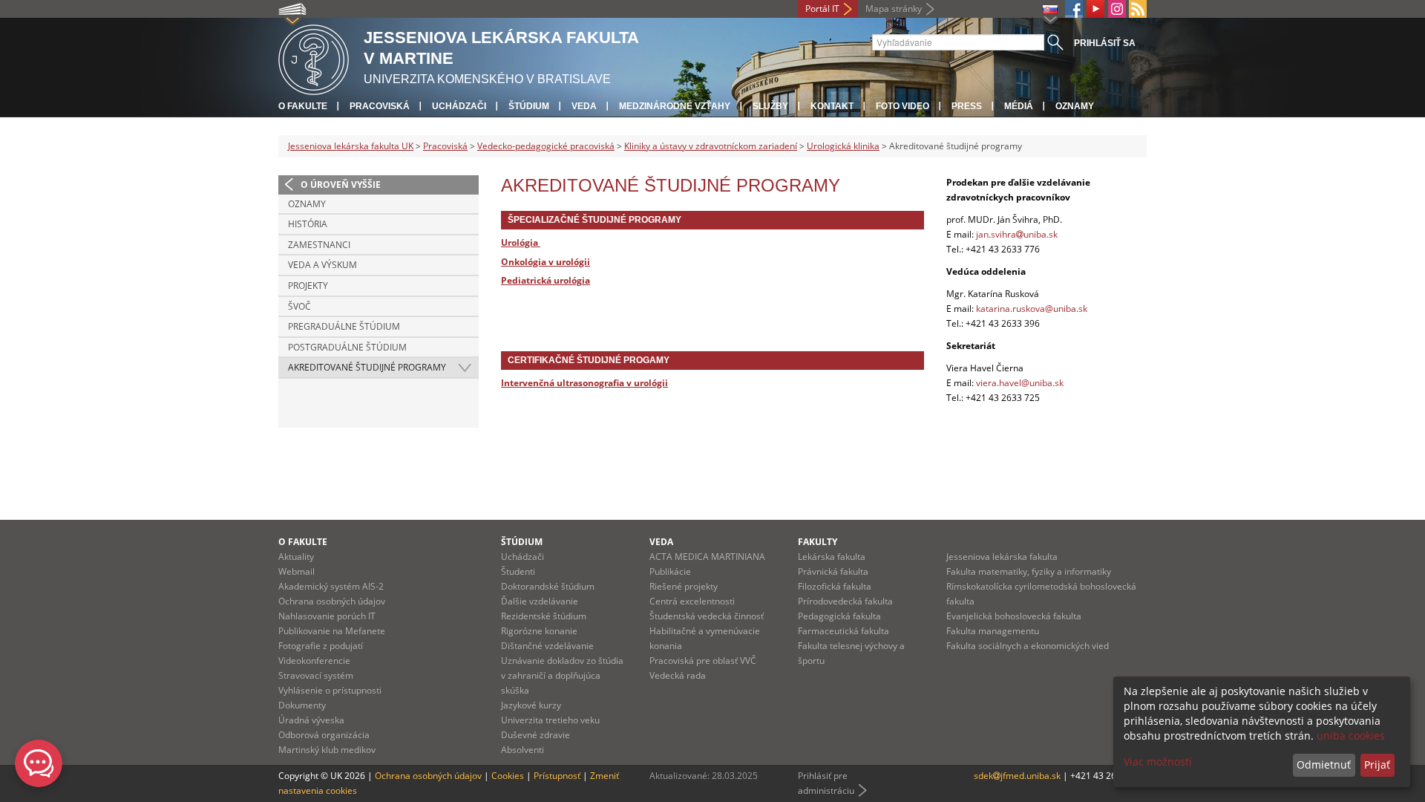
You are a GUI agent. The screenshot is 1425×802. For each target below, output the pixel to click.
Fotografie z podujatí (320, 645)
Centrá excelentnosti (692, 601)
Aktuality (296, 556)
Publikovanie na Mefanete (331, 631)
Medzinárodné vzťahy (674, 106)
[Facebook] (1074, 9)
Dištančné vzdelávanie (547, 645)
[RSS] (1138, 9)
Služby (770, 106)
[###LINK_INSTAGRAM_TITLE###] (1117, 9)
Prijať (1377, 764)
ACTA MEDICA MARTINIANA (707, 556)
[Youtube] (1095, 9)
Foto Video (902, 106)
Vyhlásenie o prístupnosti (329, 690)
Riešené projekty (683, 586)
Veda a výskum (322, 264)
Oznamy (1074, 106)
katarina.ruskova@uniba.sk (1031, 308)
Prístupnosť (557, 775)
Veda (584, 106)
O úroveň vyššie (341, 184)
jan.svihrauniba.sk (1017, 234)
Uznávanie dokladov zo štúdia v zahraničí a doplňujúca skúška (562, 675)
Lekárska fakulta (831, 556)
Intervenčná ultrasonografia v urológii (584, 382)
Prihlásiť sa (1105, 43)
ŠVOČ (299, 306)
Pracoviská (380, 106)
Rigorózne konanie (539, 631)
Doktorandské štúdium (547, 586)
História (307, 224)
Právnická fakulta (833, 571)
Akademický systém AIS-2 (331, 586)
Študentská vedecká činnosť (706, 616)
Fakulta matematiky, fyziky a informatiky (1028, 571)
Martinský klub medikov (327, 749)
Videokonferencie (314, 660)
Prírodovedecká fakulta (845, 601)
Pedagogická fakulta (839, 616)
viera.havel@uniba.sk (1020, 382)
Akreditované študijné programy (367, 367)
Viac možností (1158, 761)
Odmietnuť (1324, 764)
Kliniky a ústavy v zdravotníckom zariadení (710, 146)
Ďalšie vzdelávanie (539, 601)
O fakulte (302, 106)
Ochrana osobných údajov (331, 601)
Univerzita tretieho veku (550, 720)
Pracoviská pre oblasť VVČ (702, 660)
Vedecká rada (677, 675)
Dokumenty (302, 705)
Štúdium (528, 106)
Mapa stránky (893, 8)
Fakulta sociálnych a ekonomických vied (1027, 645)
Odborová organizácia (324, 734)
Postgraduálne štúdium (347, 347)
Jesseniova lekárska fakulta (1002, 556)
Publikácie (670, 571)
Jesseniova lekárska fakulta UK (350, 146)
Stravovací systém (315, 675)
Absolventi (522, 749)
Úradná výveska (311, 720)
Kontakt (832, 106)
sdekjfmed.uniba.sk (1017, 775)
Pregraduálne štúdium (344, 326)
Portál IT (822, 8)
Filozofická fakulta (834, 586)
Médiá (1018, 106)
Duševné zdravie (535, 734)
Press (966, 106)
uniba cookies (1351, 735)
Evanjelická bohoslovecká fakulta (1013, 616)
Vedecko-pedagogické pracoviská (546, 146)
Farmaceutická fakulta (843, 631)
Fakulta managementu (992, 631)
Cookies (507, 775)
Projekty (308, 285)
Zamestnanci (319, 244)
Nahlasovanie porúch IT (327, 616)
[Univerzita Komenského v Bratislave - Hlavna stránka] (313, 57)
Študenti (518, 571)
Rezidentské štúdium (543, 616)
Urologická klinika (843, 146)
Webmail (296, 571)
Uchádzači (459, 106)
